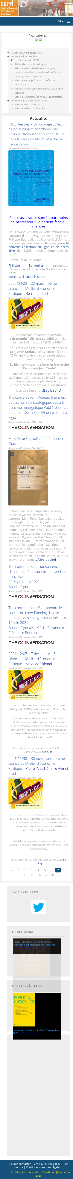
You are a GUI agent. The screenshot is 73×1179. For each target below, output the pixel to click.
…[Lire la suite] (35, 277)
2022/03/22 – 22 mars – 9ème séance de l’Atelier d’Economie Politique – (32, 288)
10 (23, 875)
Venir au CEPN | (44, 1164)
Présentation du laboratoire (26, 52)
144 (52, 875)
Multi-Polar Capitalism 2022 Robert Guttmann (35, 441)
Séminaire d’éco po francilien (30, 108)
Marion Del (16, 277)
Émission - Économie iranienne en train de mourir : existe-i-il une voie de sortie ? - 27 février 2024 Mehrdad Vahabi (37, 1040)
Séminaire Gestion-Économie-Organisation (38, 96)
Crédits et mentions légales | (44, 1167)
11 (32, 875)
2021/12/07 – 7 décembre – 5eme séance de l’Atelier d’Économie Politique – (35, 658)
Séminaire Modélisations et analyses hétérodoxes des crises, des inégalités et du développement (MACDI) (39, 72)
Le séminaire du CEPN (27, 60)
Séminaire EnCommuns (28, 104)
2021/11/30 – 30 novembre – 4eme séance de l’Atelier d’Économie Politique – (38, 766)
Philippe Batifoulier (25, 265)
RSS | (58, 1164)
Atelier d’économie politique (30, 64)
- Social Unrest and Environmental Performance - (37, 982)
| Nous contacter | (21, 1164)
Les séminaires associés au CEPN (29, 100)
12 (40, 875)
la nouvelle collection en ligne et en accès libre (38, 247)
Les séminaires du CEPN (24, 56)
